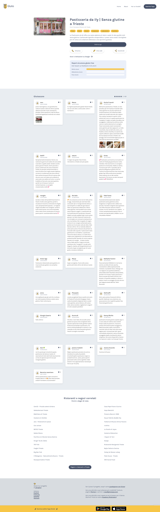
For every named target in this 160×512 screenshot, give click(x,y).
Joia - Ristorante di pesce (42, 422)
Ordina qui (98, 44)
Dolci (79, 31)
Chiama (77, 51)
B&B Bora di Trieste (40, 414)
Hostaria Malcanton (111, 433)
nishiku (106, 425)
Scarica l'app (150, 6)
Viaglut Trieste (38, 448)
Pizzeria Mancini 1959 (111, 414)
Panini (86, 31)
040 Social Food (109, 460)
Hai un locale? (136, 6)
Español (36, 496)
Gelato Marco (38, 433)
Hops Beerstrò (109, 410)
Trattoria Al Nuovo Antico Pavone (115, 422)
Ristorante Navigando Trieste (114, 444)
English (36, 493)
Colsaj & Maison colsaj (112, 452)
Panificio (114, 31)
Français (37, 495)
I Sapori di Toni (109, 437)
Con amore (37, 425)
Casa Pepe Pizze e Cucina (112, 406)
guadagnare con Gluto (117, 487)
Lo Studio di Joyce (110, 429)
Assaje (106, 441)
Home (119, 6)
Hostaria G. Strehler (40, 418)
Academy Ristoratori (109, 497)
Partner (93, 492)
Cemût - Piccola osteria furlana (44, 406)
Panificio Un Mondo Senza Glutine (45, 437)
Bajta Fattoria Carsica (111, 448)
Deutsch (36, 498)
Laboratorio (105, 31)
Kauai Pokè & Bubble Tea (112, 418)
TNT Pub (36, 444)
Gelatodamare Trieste (41, 410)
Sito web (99, 51)
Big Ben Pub (38, 452)
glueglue (38, 488)
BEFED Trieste (38, 429)
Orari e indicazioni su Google (80, 57)
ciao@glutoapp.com (111, 492)
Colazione (95, 31)
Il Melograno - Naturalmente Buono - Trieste (48, 456)
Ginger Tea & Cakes (40, 441)
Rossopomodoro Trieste (42, 460)
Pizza (72, 31)
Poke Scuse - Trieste (111, 456)
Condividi (121, 51)
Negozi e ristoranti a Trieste (80, 467)
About (126, 6)
